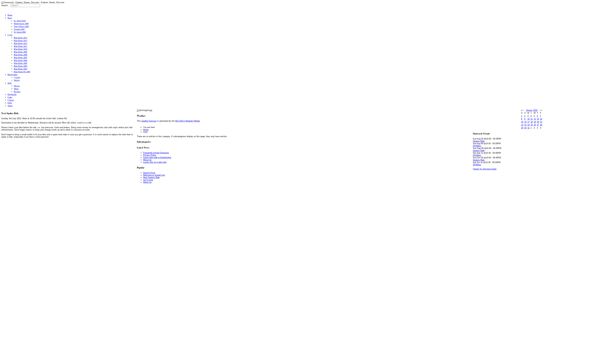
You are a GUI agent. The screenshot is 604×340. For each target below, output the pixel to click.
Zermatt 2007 (19, 29)
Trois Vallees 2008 (21, 26)
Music (16, 88)
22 (522, 125)
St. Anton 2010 (20, 20)
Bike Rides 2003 (20, 68)
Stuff (9, 83)
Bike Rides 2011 (20, 46)
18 (532, 122)
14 (541, 119)
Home (10, 15)
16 (525, 122)
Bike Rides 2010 (20, 49)
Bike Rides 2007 (20, 57)
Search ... (5, 5)
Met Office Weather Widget (187, 121)
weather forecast (149, 121)
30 (525, 128)
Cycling (17, 77)
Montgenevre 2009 (21, 23)
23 (525, 125)
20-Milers (477, 146)
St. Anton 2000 (20, 32)
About (10, 105)
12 (535, 119)
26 (535, 125)
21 (541, 122)
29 (522, 128)
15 (522, 122)
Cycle (10, 34)
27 (538, 125)
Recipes (17, 91)
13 (538, 119)
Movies (17, 85)
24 (528, 125)
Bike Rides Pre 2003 (22, 71)
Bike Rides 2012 (20, 43)
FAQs (10, 102)
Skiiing (17, 80)
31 (528, 128)
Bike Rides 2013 (20, 40)
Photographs (12, 74)
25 (532, 125)
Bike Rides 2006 (20, 60)
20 (538, 122)
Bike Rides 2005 (20, 63)
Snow (10, 17)
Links (10, 97)
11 (532, 119)
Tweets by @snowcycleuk (485, 169)
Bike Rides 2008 (20, 54)
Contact (11, 100)
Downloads (12, 94)
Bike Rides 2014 (20, 37)
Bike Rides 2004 (20, 66)
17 (528, 122)
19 (535, 122)
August (529, 110)
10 (528, 119)
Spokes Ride (478, 141)
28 (541, 125)
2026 (535, 110)
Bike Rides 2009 (20, 51)
